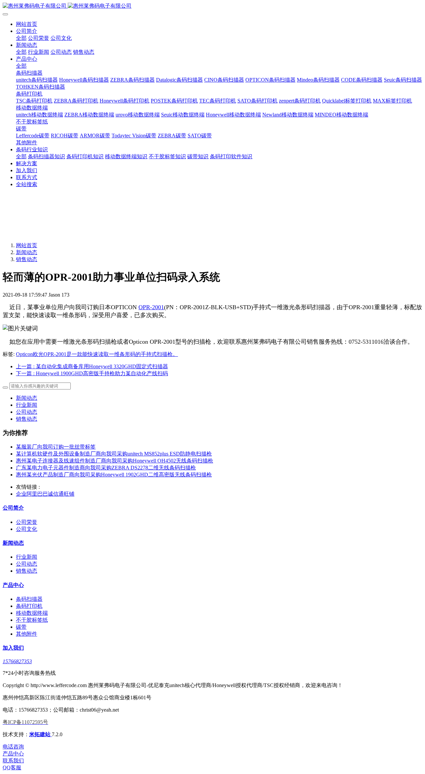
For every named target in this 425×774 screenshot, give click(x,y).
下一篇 (92, 373)
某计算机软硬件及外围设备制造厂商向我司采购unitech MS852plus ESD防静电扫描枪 (114, 454)
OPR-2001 (151, 307)
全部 (21, 38)
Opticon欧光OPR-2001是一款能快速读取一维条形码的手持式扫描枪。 (97, 354)
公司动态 (26, 412)
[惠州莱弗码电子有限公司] (212, 6)
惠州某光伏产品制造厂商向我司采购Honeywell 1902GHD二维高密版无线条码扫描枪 (114, 474)
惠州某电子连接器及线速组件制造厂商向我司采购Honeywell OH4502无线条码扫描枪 (114, 460)
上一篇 (92, 366)
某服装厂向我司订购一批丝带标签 (56, 447)
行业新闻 (26, 405)
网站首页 (26, 24)
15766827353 (17, 661)
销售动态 (26, 259)
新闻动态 (26, 252)
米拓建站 (40, 734)
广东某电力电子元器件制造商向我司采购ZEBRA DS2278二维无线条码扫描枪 (106, 467)
